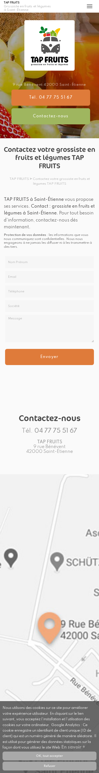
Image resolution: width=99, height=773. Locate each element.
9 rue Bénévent (49, 85)
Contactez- (51, 116)
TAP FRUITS (27, 6)
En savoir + (73, 747)
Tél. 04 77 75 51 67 (51, 98)
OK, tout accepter (49, 756)
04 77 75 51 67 (55, 431)
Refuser (49, 766)
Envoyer (49, 357)
